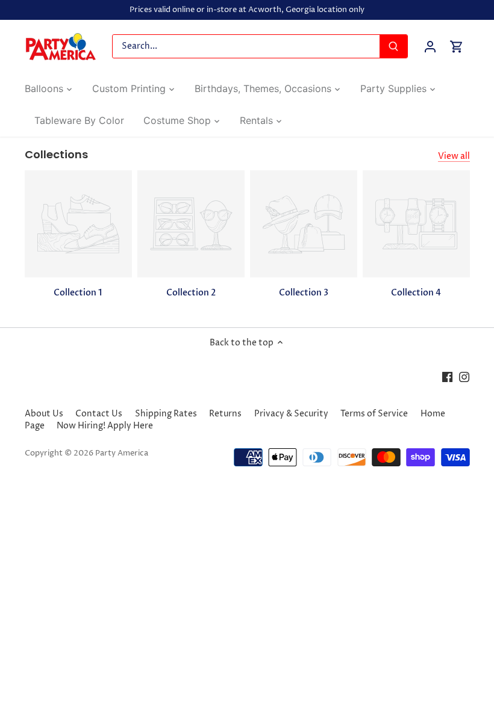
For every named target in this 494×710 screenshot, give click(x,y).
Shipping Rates (166, 413)
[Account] (430, 46)
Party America (121, 453)
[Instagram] (464, 377)
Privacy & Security (291, 413)
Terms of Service (374, 413)
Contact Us (98, 413)
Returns (225, 413)
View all (454, 156)
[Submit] (393, 46)
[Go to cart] (456, 46)
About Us (44, 413)
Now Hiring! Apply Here (105, 425)
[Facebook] (447, 377)
